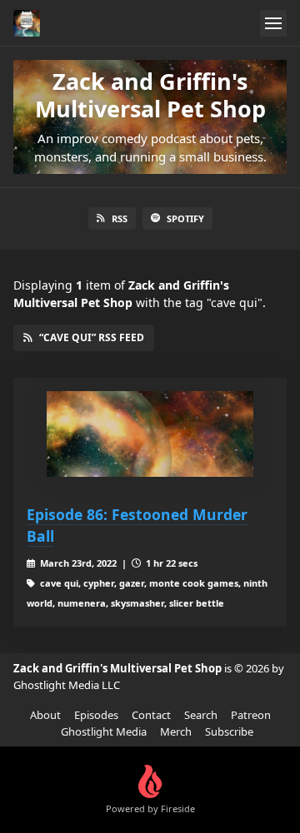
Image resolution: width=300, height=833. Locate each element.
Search (201, 714)
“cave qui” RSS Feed (91, 337)
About (45, 714)
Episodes (96, 714)
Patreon (251, 714)
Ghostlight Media (104, 731)
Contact (151, 714)
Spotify (185, 218)
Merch (176, 731)
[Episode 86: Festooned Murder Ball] (150, 434)
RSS (120, 218)
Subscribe (229, 731)
